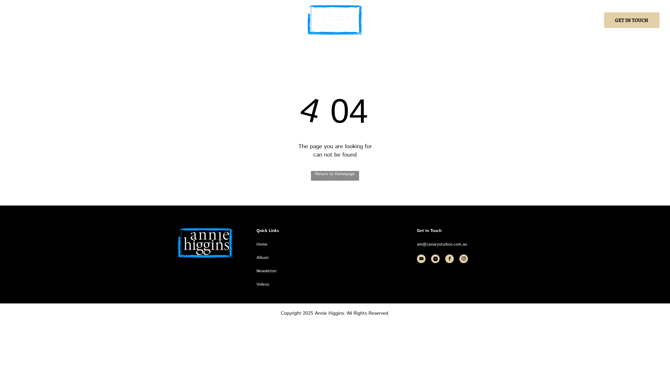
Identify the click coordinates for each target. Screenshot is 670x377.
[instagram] (463, 259)
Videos (262, 284)
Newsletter (266, 271)
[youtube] (421, 259)
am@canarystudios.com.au (442, 244)
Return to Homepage (335, 174)
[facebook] (449, 259)
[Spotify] (435, 259)
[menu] (11, 20)
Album (262, 258)
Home (261, 244)
